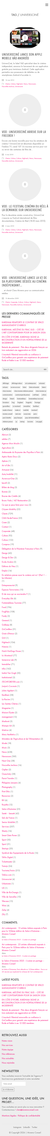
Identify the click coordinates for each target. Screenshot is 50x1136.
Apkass (5, 461)
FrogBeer (20, 402)
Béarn (44, 387)
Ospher (5, 769)
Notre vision (7, 1041)
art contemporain (30, 383)
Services (5, 826)
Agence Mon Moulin (11, 443)
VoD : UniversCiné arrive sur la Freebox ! (24, 134)
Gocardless (6, 406)
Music (4, 747)
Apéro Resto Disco (9, 456)
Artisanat (5, 470)
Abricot (5, 434)
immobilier (27, 406)
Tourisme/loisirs (8, 870)
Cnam (4, 522)
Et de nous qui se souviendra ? (14, 594)
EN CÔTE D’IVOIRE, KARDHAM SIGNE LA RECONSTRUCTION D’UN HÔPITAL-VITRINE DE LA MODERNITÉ (24, 340)
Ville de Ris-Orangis (10, 892)
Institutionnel (7, 677)
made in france (7, 410)
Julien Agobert (8, 690)
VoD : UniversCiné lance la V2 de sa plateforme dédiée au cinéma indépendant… (24, 281)
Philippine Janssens (10, 783)
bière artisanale (34, 387)
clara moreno (7, 391)
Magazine (6, 708)
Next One (18, 414)
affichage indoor (17, 383)
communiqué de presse (22, 395)
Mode (4, 743)
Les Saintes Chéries (10, 704)
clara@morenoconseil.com (27, 1110)
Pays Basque (18, 418)
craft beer (36, 395)
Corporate (14, 302)
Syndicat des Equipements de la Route (18, 853)
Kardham (36, 406)
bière (24, 387)
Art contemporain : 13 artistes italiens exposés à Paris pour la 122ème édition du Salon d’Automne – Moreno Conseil (24, 931)
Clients (7, 84)
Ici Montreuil (16, 406)
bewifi (4, 483)
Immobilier (6, 664)
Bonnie (5, 491)
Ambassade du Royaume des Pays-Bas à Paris (21, 452)
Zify (3, 914)
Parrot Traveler (8, 778)
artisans (5, 387)
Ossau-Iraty (27, 414)
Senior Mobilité (8, 822)
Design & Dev (7, 557)
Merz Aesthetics (8, 734)
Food (4, 607)
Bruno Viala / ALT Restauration (15, 500)
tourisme (30, 421)
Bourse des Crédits (10, 496)
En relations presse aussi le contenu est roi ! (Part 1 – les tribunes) (24, 576)
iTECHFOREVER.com (11, 682)
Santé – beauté (8, 813)
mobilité (25, 410)
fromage (37, 402)
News (26, 84)
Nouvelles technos (8, 86)
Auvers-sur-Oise (15, 387)
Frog (13, 402)
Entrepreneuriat (8, 585)
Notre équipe (7, 1049)
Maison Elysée (8, 712)
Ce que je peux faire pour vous (15, 505)
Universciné (19, 86)
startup (22, 421)
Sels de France (8, 818)
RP (16, 421)
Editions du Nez (8, 566)
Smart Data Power (9, 835)
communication (7, 395)
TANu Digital (7, 857)
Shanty (5, 831)
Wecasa (5, 901)
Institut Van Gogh (9, 673)
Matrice (5, 730)
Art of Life (6, 465)
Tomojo (5, 866)
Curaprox (6, 544)
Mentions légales (9, 1115)
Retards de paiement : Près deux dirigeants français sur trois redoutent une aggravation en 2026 (25, 348)
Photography (7, 787)
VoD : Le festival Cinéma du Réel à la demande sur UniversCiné (25, 208)
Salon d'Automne (9, 809)
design (5, 399)
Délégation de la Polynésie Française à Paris (20, 549)
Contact (5, 527)
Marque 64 (7, 725)
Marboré (5, 721)
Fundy (4, 616)
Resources (6, 796)
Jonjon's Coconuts (9, 686)
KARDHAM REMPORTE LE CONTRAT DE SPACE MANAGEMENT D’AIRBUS (23, 324)
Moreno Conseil (7, 414)
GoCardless (7, 629)
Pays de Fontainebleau (32, 418)
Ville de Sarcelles (9, 897)
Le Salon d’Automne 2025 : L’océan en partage (19, 939)
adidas (4, 439)
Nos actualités (8, 1058)
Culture (13, 84)
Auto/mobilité (7, 474)
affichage (6, 383)
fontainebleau (21, 399)
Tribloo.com (7, 875)
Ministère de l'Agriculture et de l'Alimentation (21, 739)
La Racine (6, 699)
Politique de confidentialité (29, 1115)
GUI (3, 638)
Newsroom (32, 84)
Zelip (4, 910)
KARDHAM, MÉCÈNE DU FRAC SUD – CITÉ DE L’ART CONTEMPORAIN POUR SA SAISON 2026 (24, 331)
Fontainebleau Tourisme (36, 399)
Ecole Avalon (7, 562)
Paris (35, 414)
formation (6, 402)
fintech (12, 399)
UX (3, 888)
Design (5, 553)
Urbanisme (6, 883)
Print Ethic (6, 791)
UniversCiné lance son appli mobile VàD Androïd (22, 56)
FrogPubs (29, 402)
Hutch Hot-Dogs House (11, 651)
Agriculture (6, 448)
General (5, 620)
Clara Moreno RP (41, 391)
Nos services (7, 1045)
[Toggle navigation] (46, 4)
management (7, 717)
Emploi (5, 570)
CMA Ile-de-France (10, 518)
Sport (4, 840)
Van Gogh (39, 421)
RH (3, 800)
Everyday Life (7, 598)
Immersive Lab (8, 660)
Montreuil (34, 410)
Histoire (5, 647)
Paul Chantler (7, 418)
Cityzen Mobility (9, 509)
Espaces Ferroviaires (10, 589)
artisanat (42, 383)
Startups (5, 848)
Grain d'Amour (8, 633)
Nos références (8, 1054)
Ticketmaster (7, 861)
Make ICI (17, 410)
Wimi (4, 905)
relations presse (7, 421)
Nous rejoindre (8, 1063)
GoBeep (5, 625)
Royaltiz (5, 804)
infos (4, 668)
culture (44, 395)
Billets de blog (8, 487)
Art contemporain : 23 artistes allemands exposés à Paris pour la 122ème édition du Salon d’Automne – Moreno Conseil (24, 947)
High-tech (19, 84)
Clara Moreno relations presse (23, 391)
